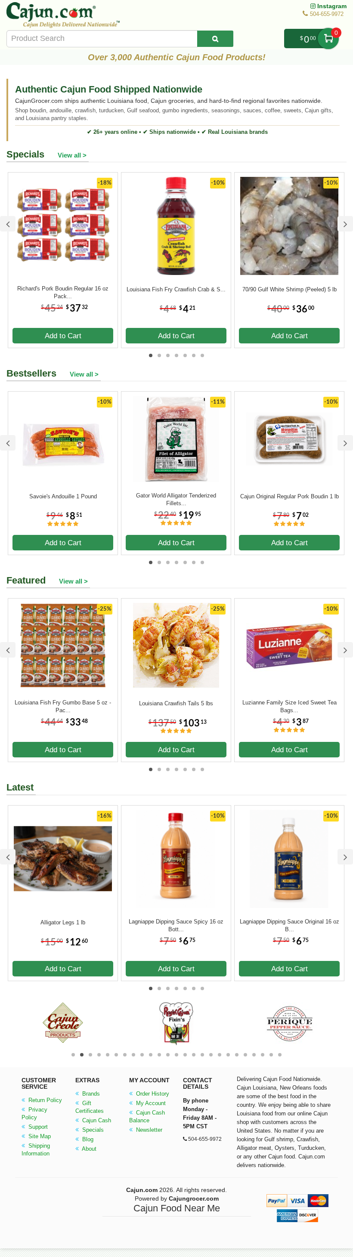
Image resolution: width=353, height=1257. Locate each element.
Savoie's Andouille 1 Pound (63, 496)
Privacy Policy (34, 1113)
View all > (72, 155)
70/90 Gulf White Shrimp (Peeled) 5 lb (289, 289)
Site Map (39, 1136)
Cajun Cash (96, 1120)
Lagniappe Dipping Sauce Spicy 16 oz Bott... (176, 925)
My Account (150, 1103)
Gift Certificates (89, 1107)
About (88, 1149)
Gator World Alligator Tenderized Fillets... (176, 499)
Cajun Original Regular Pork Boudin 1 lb (289, 496)
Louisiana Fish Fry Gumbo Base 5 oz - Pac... (63, 706)
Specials (92, 1130)
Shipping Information (36, 1150)
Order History (151, 1093)
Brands (90, 1093)
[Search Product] (215, 39)
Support (37, 1127)
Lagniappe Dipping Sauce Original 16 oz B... (289, 925)
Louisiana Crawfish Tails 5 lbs (176, 703)
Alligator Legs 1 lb (62, 922)
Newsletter (148, 1130)
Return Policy (44, 1100)
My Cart (328, 38)
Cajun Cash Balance (147, 1116)
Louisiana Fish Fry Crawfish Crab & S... (176, 289)
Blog (87, 1139)
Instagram (331, 6)
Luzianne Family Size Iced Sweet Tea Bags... (289, 706)
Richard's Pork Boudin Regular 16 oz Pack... (62, 292)
